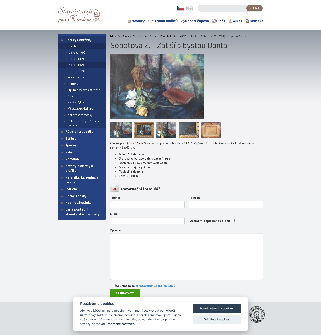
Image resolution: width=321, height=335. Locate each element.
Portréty (73, 84)
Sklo (69, 152)
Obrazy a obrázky (78, 39)
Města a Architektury (80, 108)
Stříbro (71, 138)
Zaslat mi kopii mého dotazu (210, 220)
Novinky (138, 21)
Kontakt (256, 21)
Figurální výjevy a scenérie (84, 90)
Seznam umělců (165, 21)
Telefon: (195, 198)
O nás (220, 21)
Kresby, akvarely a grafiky (79, 168)
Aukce (237, 21)
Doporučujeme (197, 21)
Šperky (71, 145)
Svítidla (71, 188)
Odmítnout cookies (217, 319)
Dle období (74, 46)
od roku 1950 (77, 71)
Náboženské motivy (80, 115)
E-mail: (115, 214)
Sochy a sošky (76, 195)
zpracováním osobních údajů (155, 285)
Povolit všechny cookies (216, 308)
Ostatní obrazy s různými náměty (83, 123)
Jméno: (115, 198)
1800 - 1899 (76, 59)
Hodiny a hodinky (78, 202)
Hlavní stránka (119, 36)
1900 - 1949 (76, 65)
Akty (70, 96)
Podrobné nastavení (121, 324)
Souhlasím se (145, 285)
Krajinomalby (76, 77)
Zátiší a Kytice (76, 102)
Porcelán (72, 159)
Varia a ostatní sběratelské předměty (82, 211)
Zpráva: (115, 230)
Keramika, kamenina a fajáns (82, 179)
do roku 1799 (77, 52)
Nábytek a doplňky (79, 131)
